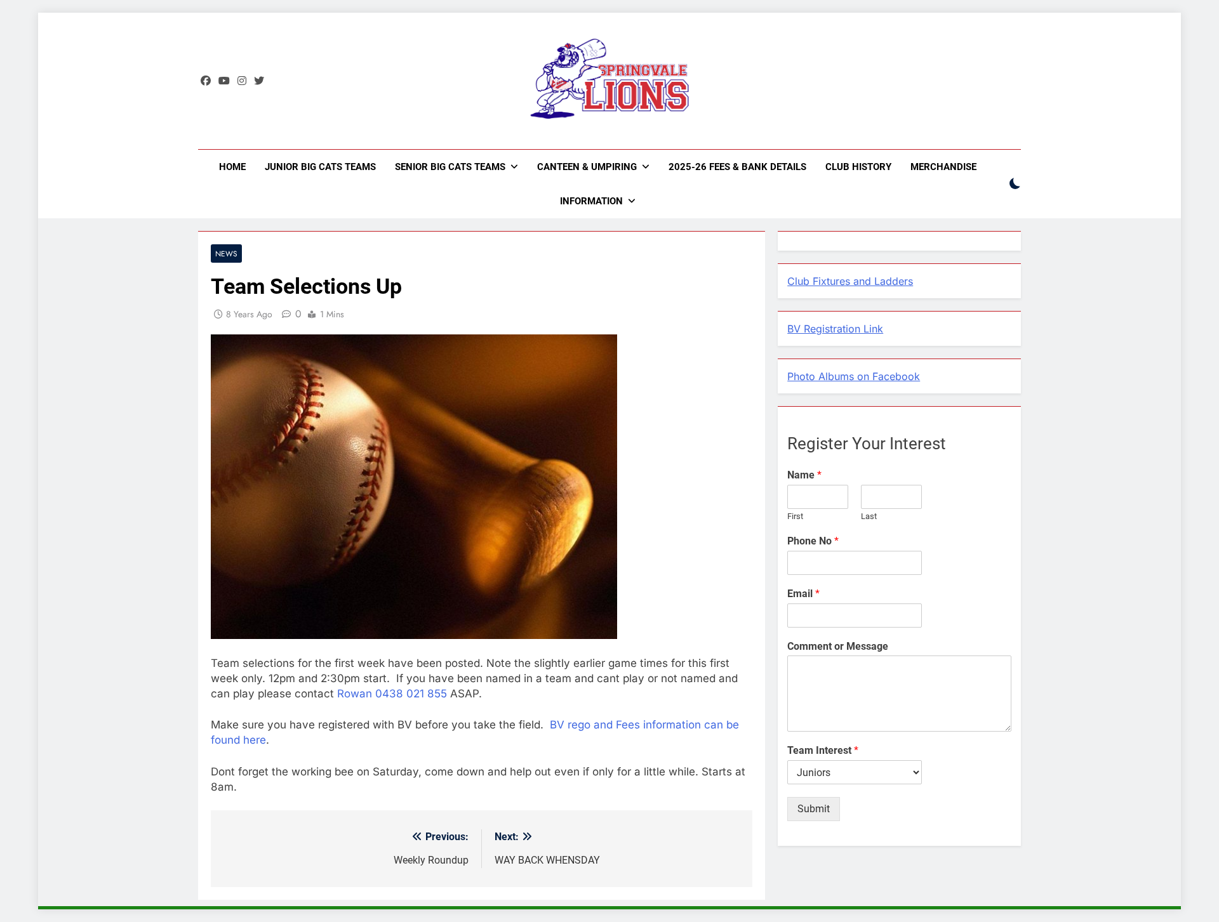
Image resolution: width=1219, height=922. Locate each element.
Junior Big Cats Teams (320, 167)
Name (804, 475)
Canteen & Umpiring (587, 167)
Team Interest (822, 750)
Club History (858, 167)
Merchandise (943, 167)
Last (869, 516)
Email (803, 594)
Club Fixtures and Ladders (850, 281)
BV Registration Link (835, 328)
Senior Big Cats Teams (450, 167)
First (795, 516)
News (226, 253)
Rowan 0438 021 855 (393, 693)
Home (232, 167)
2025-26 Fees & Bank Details (737, 167)
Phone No (813, 541)
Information (591, 201)
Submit (813, 809)
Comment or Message (837, 646)
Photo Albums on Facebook (853, 376)
